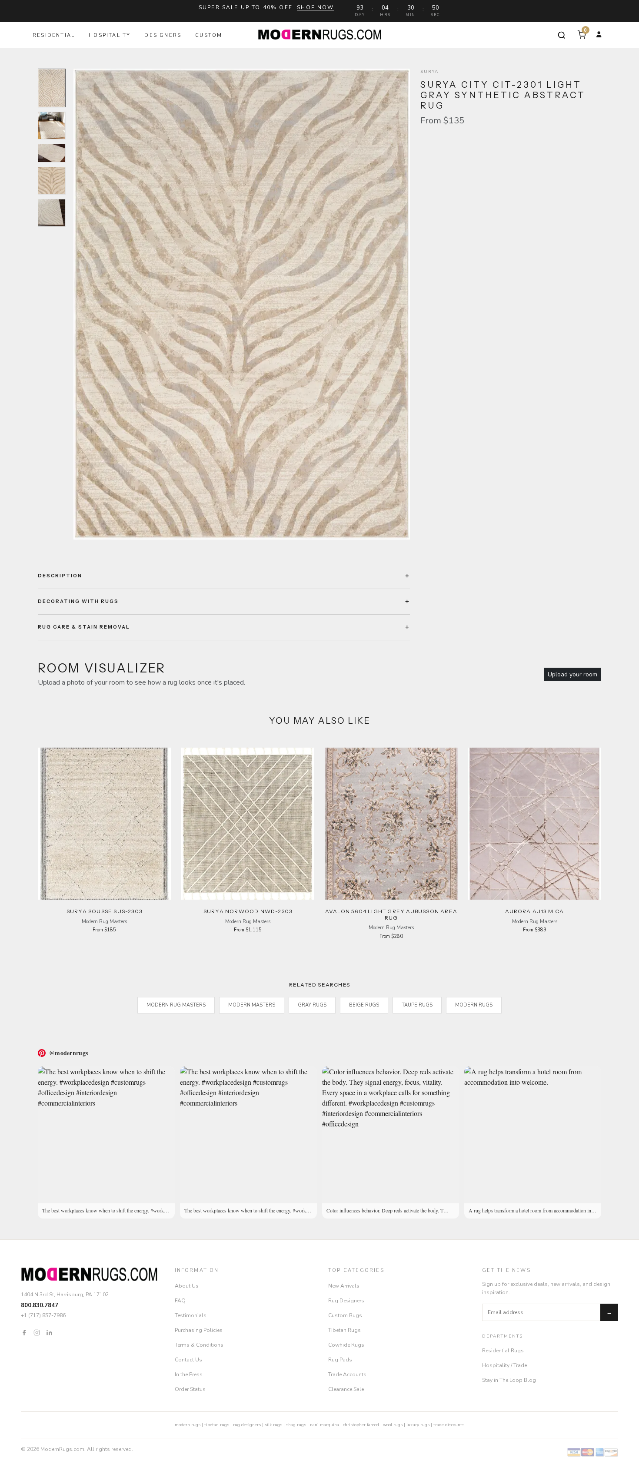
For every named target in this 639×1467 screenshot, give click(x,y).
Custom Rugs (345, 1315)
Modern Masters (251, 1005)
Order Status (190, 1389)
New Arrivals (343, 1285)
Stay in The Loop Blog (509, 1380)
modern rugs (187, 1425)
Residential (54, 35)
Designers (162, 35)
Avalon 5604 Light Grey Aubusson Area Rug (391, 914)
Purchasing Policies (199, 1330)
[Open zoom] (241, 304)
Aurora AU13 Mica (534, 911)
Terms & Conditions (199, 1344)
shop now (315, 7)
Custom (208, 35)
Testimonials (190, 1315)
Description (60, 576)
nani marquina (324, 1425)
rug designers (247, 1425)
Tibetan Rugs (344, 1330)
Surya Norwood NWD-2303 (247, 911)
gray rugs (312, 1005)
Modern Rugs (474, 1005)
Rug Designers (346, 1300)
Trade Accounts (347, 1374)
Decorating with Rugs (78, 601)
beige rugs (364, 1005)
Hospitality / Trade (504, 1365)
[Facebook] (24, 1332)
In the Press (189, 1374)
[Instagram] (36, 1332)
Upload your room (572, 674)
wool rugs (393, 1425)
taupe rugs (417, 1005)
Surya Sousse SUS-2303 (104, 911)
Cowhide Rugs (346, 1344)
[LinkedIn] (49, 1332)
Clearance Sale (346, 1389)
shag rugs (296, 1425)
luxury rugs (417, 1425)
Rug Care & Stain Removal (84, 627)
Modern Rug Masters (176, 1005)
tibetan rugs (216, 1425)
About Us (187, 1285)
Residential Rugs (503, 1350)
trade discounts (448, 1425)
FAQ (180, 1300)
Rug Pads (340, 1359)
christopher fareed (361, 1425)
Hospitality (109, 35)
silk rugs (273, 1425)
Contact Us (188, 1359)
